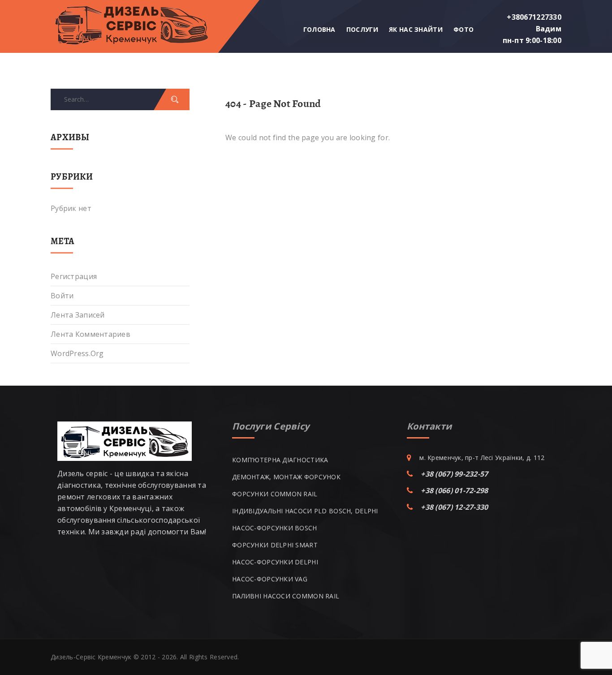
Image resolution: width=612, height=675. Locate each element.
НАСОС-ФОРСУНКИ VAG (269, 579)
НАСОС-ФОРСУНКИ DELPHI (275, 562)
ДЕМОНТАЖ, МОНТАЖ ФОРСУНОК (286, 477)
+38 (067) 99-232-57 (454, 474)
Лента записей (78, 315)
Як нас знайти (416, 29)
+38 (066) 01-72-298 (454, 490)
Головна (319, 29)
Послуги (362, 29)
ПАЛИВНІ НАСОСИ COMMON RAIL (285, 596)
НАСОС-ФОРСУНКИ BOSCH (274, 528)
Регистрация (74, 276)
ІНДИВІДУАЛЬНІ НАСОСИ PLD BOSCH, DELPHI (305, 511)
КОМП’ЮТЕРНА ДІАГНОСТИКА (280, 460)
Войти (62, 296)
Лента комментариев (90, 334)
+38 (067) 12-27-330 (454, 507)
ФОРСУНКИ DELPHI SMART (275, 545)
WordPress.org (77, 353)
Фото (463, 29)
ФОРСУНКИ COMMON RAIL (275, 494)
